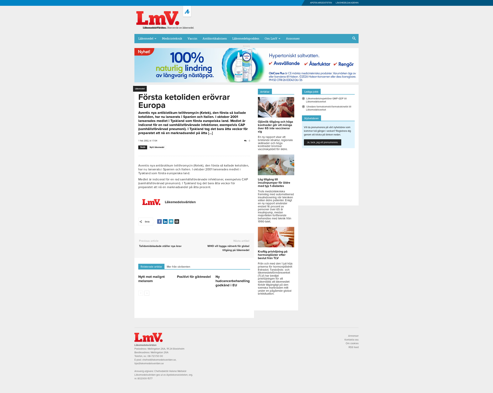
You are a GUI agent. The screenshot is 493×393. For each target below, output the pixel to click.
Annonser (293, 38)
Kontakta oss (352, 339)
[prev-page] (140, 293)
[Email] (171, 221)
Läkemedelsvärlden (180, 202)
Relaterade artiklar (151, 266)
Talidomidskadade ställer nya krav (160, 246)
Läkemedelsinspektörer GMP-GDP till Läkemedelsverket (326, 100)
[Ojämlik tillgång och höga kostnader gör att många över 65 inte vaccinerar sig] (276, 116)
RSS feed (354, 347)
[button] (354, 39)
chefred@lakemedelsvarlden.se (159, 359)
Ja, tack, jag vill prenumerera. (322, 142)
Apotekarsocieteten (321, 3)
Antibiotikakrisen (215, 38)
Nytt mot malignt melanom (151, 279)
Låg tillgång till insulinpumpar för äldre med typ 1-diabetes (274, 182)
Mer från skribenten (178, 266)
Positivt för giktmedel (194, 277)
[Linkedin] (165, 221)
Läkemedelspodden (245, 38)
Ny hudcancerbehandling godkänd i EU (232, 281)
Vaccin (192, 38)
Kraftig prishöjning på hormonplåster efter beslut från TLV (273, 255)
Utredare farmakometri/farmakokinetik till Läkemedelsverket (328, 108)
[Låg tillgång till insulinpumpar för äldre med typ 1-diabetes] (276, 174)
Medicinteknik (172, 38)
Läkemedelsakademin (347, 3)
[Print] (176, 221)
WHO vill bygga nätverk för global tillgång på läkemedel (228, 248)
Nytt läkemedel (157, 147)
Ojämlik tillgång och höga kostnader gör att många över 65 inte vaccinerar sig (275, 127)
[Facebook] (159, 221)
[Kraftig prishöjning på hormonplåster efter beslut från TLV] (276, 246)
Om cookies (352, 343)
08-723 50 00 (155, 356)
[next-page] (146, 293)
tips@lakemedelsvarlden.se (149, 363)
